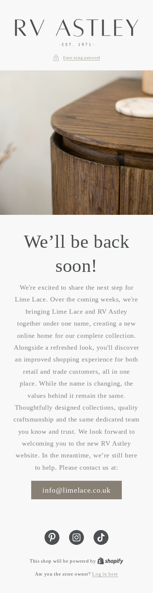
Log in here (105, 574)
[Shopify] (110, 561)
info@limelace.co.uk (76, 490)
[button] (76, 57)
